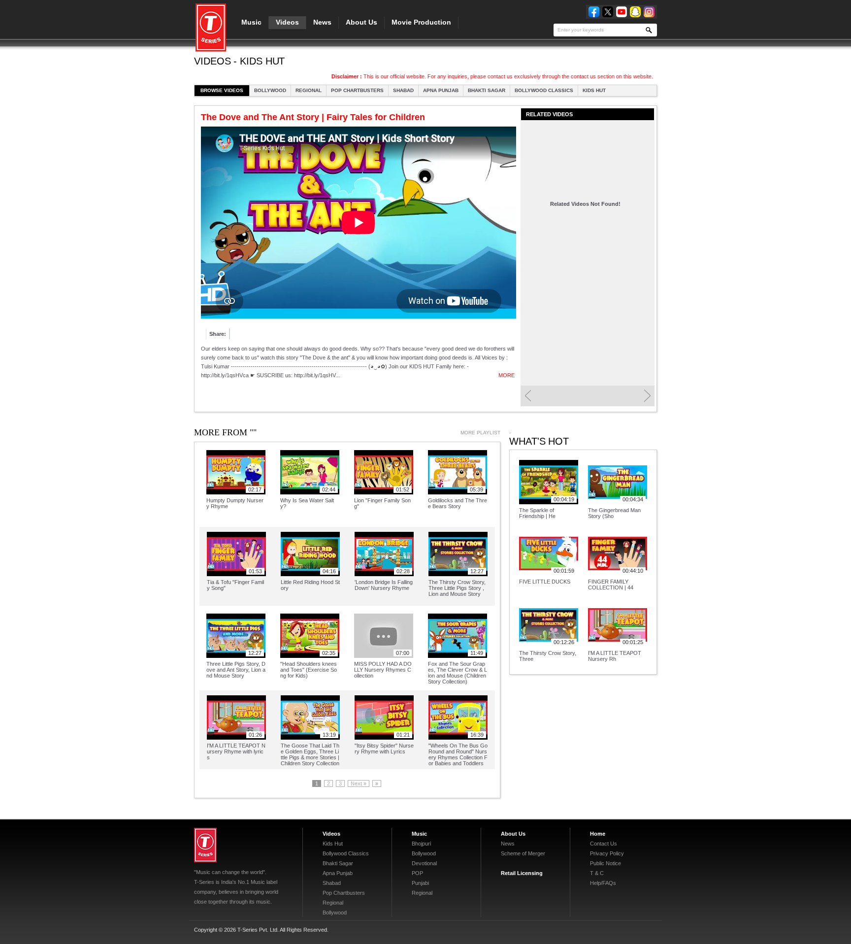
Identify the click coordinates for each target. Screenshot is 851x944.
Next (647, 396)
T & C (597, 873)
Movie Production (421, 22)
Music (251, 22)
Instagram (649, 11)
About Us (361, 22)
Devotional (424, 863)
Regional (308, 90)
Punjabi (420, 883)
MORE (506, 375)
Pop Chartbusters (357, 90)
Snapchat (635, 11)
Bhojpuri (421, 843)
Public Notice (605, 863)
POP (417, 873)
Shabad (403, 90)
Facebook (594, 11)
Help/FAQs (603, 883)
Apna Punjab (440, 90)
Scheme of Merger (523, 853)
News (322, 22)
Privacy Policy (607, 853)
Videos (287, 22)
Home (597, 834)
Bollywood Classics (544, 90)
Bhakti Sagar (486, 90)
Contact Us (603, 843)
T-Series (205, 845)
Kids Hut (594, 90)
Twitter (607, 11)
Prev (527, 396)
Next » (358, 783)
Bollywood (270, 90)
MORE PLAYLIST (480, 432)
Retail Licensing (522, 873)
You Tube (621, 11)
